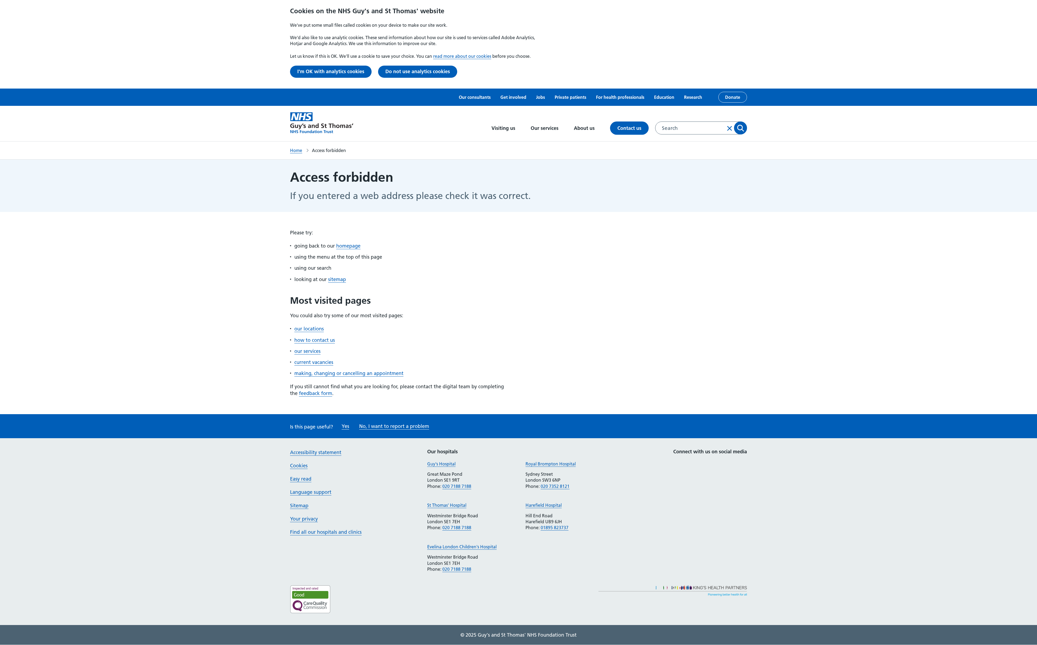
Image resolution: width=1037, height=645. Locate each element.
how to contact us (314, 340)
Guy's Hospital (441, 464)
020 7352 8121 (555, 486)
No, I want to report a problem (394, 426)
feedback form (315, 393)
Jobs (540, 97)
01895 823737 (554, 527)
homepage (348, 246)
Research (693, 97)
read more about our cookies (462, 56)
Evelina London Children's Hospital (462, 546)
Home (296, 150)
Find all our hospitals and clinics (326, 532)
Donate (732, 97)
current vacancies (313, 362)
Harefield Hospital (544, 505)
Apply (740, 127)
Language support (310, 492)
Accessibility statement (315, 452)
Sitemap (299, 505)
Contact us (629, 128)
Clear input (729, 128)
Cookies (299, 465)
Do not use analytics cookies (417, 71)
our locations (309, 329)
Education (664, 97)
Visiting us (504, 128)
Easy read (300, 479)
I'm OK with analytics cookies (330, 71)
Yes (345, 426)
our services (307, 351)
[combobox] (701, 127)
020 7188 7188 (456, 486)
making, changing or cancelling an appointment (348, 373)
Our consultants (475, 97)
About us (585, 128)
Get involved (513, 97)
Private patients (570, 97)
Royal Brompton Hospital (551, 464)
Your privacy (304, 519)
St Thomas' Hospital (446, 505)
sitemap (337, 279)
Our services (545, 128)
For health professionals (620, 97)
